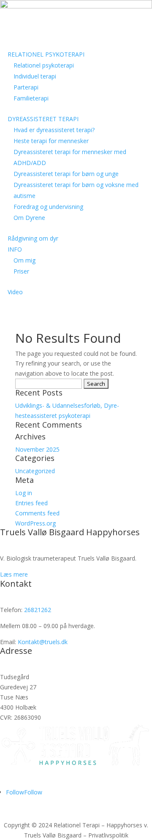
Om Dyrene (29, 218)
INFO (15, 249)
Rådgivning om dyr (33, 238)
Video (15, 292)
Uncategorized (35, 471)
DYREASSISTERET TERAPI (43, 119)
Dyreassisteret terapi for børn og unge (66, 174)
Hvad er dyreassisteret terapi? (54, 130)
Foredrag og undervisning (48, 207)
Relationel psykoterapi (44, 65)
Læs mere (14, 574)
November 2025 (37, 449)
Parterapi (26, 87)
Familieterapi (31, 98)
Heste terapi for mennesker (51, 141)
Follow (33, 792)
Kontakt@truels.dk (43, 642)
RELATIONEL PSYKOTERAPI (46, 54)
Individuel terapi (35, 76)
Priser (21, 271)
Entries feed (31, 503)
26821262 (37, 610)
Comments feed (37, 513)
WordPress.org (35, 523)
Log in (23, 493)
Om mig (24, 260)
